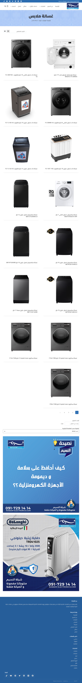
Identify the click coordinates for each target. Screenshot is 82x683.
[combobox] (41, 431)
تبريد (76, 656)
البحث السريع (76, 420)
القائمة (75, 644)
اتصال (19, 6)
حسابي (75, 639)
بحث (62, 423)
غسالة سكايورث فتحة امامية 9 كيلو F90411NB (63, 404)
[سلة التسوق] (7, 6)
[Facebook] (21, 1)
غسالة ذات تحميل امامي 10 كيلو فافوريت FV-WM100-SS (21, 76)
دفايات (75, 668)
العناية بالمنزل (73, 665)
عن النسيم (50, 6)
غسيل (75, 658)
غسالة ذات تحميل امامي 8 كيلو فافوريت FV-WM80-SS (61, 122)
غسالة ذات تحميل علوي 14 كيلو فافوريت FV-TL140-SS (21, 168)
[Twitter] (12, 1)
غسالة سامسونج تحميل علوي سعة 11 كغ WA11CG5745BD (25, 311)
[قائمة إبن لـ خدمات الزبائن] (33, 6)
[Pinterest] (10, 1)
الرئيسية (57, 6)
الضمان (75, 622)
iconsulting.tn (71, 681)
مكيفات (75, 653)
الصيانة (75, 624)
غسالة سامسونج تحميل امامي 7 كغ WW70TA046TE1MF (66, 215)
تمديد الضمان (74, 627)
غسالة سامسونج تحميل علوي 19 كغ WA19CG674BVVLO (66, 311)
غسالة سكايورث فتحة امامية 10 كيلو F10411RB (63, 358)
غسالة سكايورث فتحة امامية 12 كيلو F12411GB (23, 358)
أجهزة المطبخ (74, 661)
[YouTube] (7, 1)
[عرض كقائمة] (5, 31)
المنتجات (75, 620)
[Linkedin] (15, 1)
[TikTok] (4, 1)
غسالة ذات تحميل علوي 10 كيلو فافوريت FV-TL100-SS (21, 122)
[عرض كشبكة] (8, 31)
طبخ (76, 663)
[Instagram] (18, 1)
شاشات (75, 651)
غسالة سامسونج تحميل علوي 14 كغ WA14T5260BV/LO (26, 215)
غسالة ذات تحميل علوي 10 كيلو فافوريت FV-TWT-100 (61, 168)
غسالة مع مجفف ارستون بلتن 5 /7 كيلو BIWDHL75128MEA (65, 76)
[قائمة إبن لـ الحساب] (13, 6)
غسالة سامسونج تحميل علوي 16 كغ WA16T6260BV (21, 262)
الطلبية (75, 641)
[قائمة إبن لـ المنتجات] (42, 6)
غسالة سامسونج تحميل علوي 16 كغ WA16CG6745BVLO (66, 263)
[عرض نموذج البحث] (4, 6)
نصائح (24, 6)
